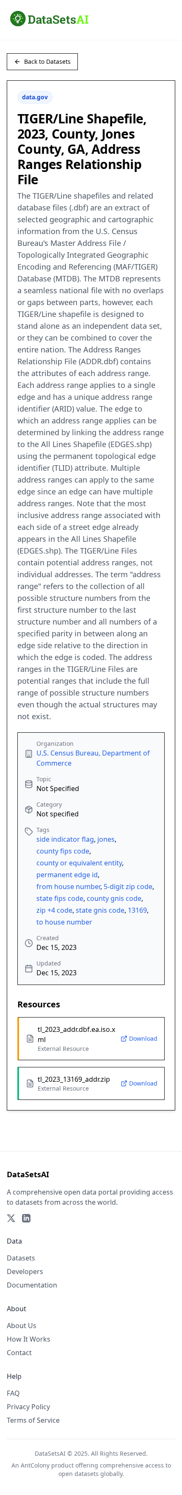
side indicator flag (65, 839)
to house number (64, 922)
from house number (68, 886)
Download (143, 1038)
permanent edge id (67, 874)
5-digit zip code (128, 886)
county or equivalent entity (79, 863)
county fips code (62, 851)
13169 (137, 910)
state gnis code (100, 910)
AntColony (35, 1465)
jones (106, 839)
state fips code (59, 898)
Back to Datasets (47, 61)
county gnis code (114, 898)
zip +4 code (54, 910)
